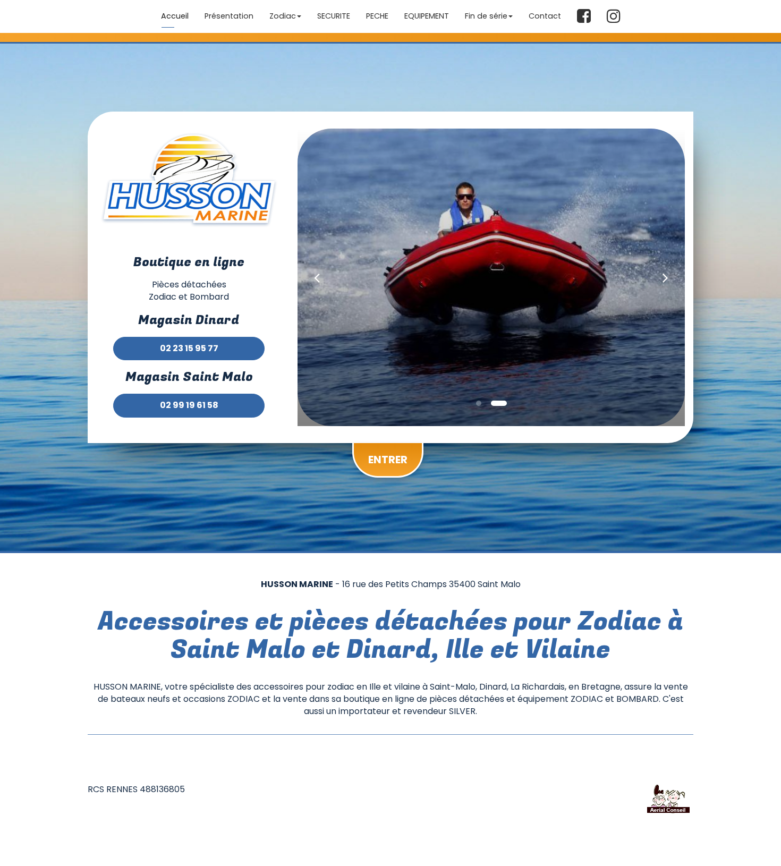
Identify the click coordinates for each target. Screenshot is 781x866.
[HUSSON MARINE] (189, 183)
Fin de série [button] (486, 16)
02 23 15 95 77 (189, 348)
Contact (545, 16)
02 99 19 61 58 (189, 405)
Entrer (388, 459)
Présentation (229, 16)
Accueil (175, 16)
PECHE (377, 16)
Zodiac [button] (282, 16)
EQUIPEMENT (426, 16)
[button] (317, 277)
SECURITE (333, 16)
